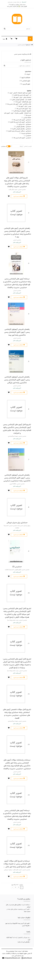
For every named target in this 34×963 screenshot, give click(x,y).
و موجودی (3, 146)
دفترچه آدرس (25, 925)
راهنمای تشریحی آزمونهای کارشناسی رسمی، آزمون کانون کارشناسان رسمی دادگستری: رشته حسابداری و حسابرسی (17, 478)
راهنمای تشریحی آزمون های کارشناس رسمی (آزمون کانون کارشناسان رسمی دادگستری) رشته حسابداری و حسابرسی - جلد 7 (17, 232)
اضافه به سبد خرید (18, 196)
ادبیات (27, 74)
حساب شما (23, 4)
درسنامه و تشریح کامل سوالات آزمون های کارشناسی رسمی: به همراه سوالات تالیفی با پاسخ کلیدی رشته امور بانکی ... (17, 863)
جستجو (28, 45)
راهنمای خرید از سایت (23, 942)
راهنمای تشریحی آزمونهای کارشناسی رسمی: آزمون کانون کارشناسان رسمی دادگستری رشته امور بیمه (17, 332)
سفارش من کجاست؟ (14, 4)
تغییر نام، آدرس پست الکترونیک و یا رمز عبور (17, 923)
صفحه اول (25, 951)
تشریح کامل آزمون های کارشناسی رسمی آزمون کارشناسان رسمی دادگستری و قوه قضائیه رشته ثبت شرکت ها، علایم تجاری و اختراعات (17, 429)
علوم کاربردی (25, 84)
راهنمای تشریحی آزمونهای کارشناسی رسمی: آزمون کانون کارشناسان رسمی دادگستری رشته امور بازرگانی (17, 379)
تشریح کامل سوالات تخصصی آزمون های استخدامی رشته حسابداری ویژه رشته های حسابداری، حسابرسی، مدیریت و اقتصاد (17, 714)
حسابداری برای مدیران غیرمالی (17, 522)
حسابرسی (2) (17, 566)
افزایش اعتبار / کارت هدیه (20, 6)
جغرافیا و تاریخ (25, 77)
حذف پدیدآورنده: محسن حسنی (22, 54)
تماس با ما (9, 6)
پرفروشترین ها (10, 951)
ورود (4, 39)
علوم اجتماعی (24, 81)
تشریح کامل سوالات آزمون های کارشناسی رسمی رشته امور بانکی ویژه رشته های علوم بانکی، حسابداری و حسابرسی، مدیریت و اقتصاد (17, 182)
